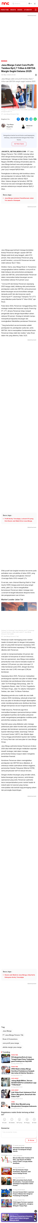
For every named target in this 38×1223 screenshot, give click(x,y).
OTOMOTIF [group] (28, 10)
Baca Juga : (7, 195)
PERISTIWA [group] (5, 10)
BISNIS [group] (20, 10)
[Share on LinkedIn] (26, 119)
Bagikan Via (5, 119)
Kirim (32, 1140)
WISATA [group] (13, 10)
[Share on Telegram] (31, 119)
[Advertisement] (19, 36)
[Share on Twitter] (22, 119)
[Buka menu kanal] (36, 10)
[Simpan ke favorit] (35, 75)
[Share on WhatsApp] (35, 119)
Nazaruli (29, 125)
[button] (35, 1211)
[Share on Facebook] (18, 119)
